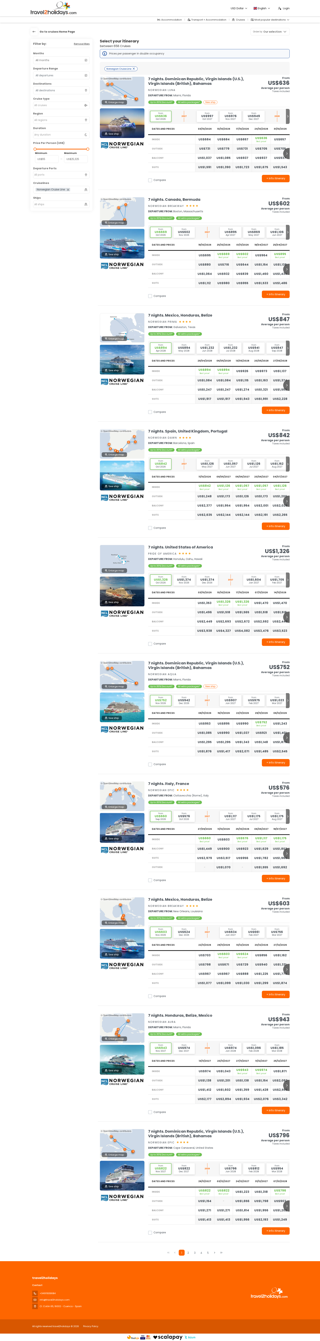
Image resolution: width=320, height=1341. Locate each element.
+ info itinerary (275, 178)
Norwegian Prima (162, 321)
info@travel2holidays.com (55, 1299)
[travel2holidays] (269, 1292)
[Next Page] (215, 1253)
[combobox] (61, 90)
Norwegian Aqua (162, 674)
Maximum (70, 153)
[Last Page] (221, 1253)
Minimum (41, 153)
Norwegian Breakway (166, 206)
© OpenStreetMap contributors (116, 78)
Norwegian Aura (162, 1022)
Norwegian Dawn (162, 437)
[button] (125, 96)
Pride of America (162, 553)
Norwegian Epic (161, 790)
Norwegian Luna (161, 90)
